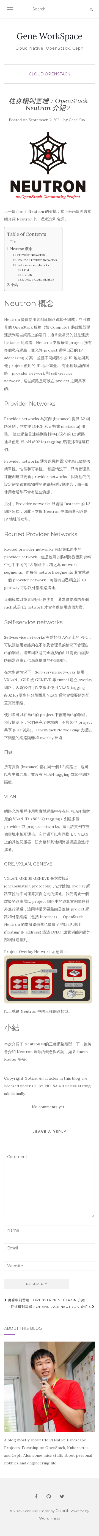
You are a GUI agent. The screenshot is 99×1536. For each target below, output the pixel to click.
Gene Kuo (77, 120)
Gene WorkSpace (49, 36)
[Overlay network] (48, 979)
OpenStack (57, 74)
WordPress (49, 1518)
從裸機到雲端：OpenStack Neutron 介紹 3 (51, 1307)
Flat (26, 270)
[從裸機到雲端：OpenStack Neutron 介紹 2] (48, 165)
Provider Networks (31, 255)
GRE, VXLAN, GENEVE (39, 279)
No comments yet (48, 1106)
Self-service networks (33, 265)
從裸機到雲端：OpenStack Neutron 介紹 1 (47, 1300)
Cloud (36, 74)
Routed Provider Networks (37, 260)
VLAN (28, 275)
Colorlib (63, 1510)
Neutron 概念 (21, 249)
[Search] (91, 9)
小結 (14, 284)
